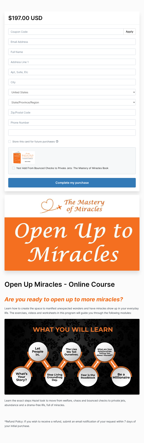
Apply (129, 31)
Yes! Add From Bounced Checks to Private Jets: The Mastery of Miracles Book (62, 168)
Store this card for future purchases (35, 141)
